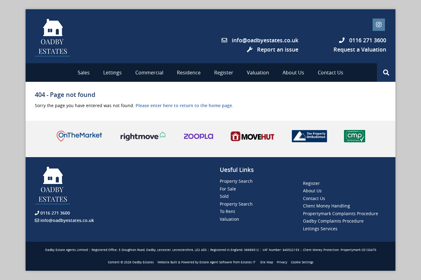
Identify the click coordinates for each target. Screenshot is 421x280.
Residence (189, 72)
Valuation (258, 72)
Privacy (282, 262)
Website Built (167, 262)
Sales (84, 72)
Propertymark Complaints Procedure (340, 213)
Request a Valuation (359, 49)
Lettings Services (320, 229)
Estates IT (248, 262)
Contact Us (330, 72)
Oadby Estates (143, 262)
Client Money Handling (326, 206)
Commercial (149, 72)
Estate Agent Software (215, 262)
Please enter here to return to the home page (184, 105)
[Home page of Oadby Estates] (59, 38)
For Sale (228, 189)
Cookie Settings (302, 262)
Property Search (236, 181)
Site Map (266, 262)
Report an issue (276, 49)
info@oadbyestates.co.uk (265, 40)
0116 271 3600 (367, 40)
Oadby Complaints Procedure (333, 221)
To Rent (227, 211)
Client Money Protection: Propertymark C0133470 (339, 250)
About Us (293, 72)
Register (223, 72)
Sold (224, 196)
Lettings (112, 72)
